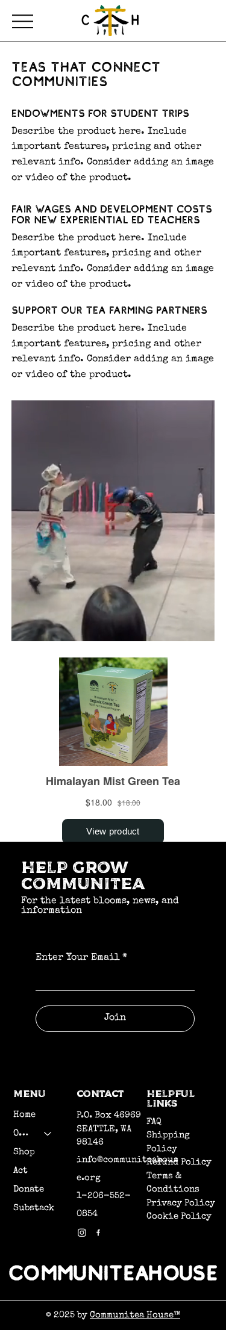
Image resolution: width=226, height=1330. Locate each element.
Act (20, 1170)
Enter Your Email (81, 958)
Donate (28, 1189)
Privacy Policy (180, 1203)
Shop (24, 1152)
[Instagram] (82, 1232)
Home (24, 1114)
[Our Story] (48, 1133)
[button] (193, 627)
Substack (33, 1208)
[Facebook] (98, 1232)
